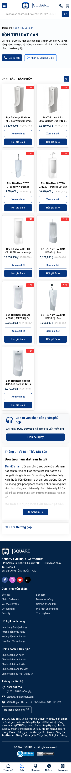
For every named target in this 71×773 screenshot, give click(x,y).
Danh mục (63, 770)
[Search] (65, 14)
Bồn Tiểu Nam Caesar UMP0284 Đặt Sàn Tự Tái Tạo (18, 384)
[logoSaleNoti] (25, 754)
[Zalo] (22, 766)
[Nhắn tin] (49, 766)
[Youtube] (20, 580)
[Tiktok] (27, 580)
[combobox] (32, 14)
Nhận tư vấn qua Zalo (42, 57)
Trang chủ (7, 27)
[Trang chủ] (8, 766)
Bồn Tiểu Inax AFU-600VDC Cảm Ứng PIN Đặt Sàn (53, 121)
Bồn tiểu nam (13, 466)
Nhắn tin (49, 770)
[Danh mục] (63, 766)
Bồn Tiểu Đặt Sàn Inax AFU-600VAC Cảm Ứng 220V (18, 121)
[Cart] (67, 6)
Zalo (22, 770)
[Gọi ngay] (35, 766)
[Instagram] (12, 580)
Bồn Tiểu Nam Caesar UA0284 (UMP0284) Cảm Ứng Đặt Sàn (18, 318)
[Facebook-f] (5, 580)
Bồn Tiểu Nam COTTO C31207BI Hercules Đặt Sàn (18, 252)
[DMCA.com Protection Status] (45, 754)
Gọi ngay (35, 770)
